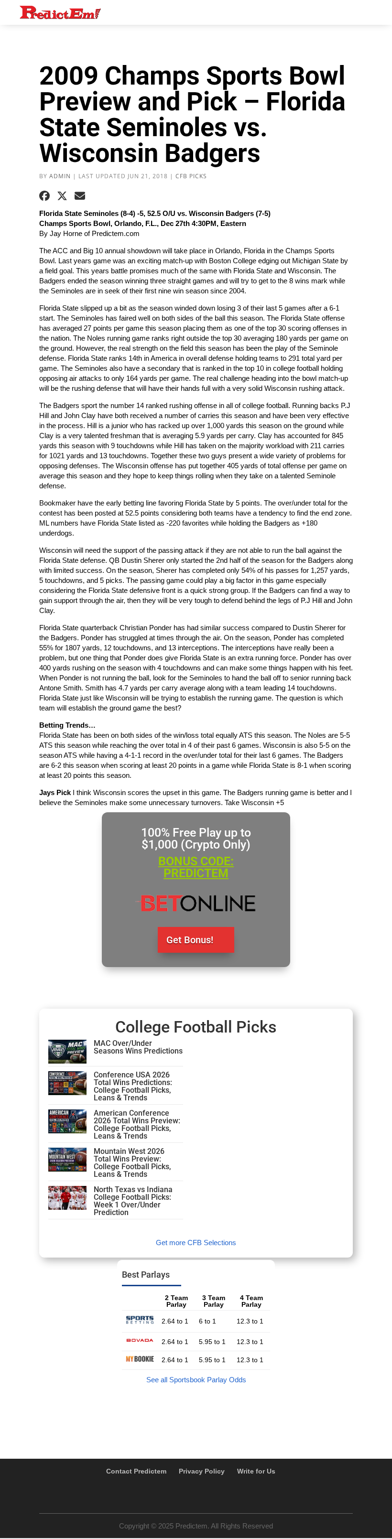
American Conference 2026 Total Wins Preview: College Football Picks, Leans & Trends (137, 1125)
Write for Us (256, 1471)
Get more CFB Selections (196, 1242)
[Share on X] (62, 196)
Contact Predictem (136, 1471)
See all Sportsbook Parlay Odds (196, 1380)
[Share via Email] (80, 196)
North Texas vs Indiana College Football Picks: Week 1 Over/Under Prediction (133, 1201)
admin (60, 176)
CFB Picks (191, 176)
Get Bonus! (189, 940)
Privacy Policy (202, 1471)
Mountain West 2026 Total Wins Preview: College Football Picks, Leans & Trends (132, 1163)
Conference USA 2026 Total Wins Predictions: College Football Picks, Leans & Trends (133, 1086)
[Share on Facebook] (44, 196)
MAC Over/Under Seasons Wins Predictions (138, 1047)
